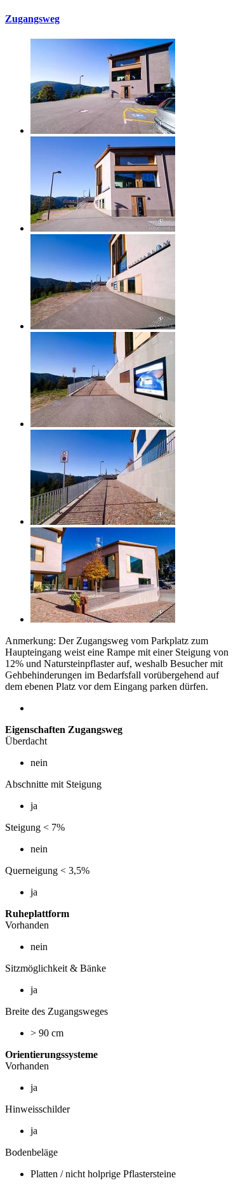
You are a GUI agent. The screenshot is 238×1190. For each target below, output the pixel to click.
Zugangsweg (32, 18)
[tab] (119, 19)
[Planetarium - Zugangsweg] (102, 130)
